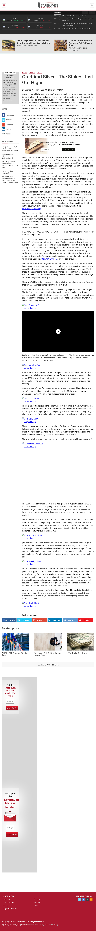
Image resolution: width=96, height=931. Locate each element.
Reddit (8, 134)
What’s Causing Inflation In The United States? (8, 156)
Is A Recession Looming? (7, 172)
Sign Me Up (12, 708)
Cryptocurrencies (10, 908)
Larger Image (30, 308)
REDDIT (71, 620)
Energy (6, 905)
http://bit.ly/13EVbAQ (31, 208)
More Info (6, 99)
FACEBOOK (10, 620)
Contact (37, 899)
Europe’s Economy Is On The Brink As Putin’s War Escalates (10, 149)
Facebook (10, 115)
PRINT (86, 620)
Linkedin (9, 129)
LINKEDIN (56, 620)
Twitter (9, 120)
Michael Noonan (32, 90)
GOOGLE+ (41, 620)
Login (36, 905)
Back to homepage (30, 615)
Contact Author (8, 101)
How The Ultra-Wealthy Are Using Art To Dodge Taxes (80, 42)
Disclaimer (33, 925)
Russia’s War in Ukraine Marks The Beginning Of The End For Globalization (10, 179)
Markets (7, 899)
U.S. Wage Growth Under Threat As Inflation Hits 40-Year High (10, 165)
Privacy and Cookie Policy (48, 925)
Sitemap (37, 902)
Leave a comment (48, 664)
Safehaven (9, 896)
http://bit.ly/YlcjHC (49, 259)
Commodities (9, 902)
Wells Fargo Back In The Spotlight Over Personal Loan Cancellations (33, 41)
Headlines (57, 13)
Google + (9, 124)
